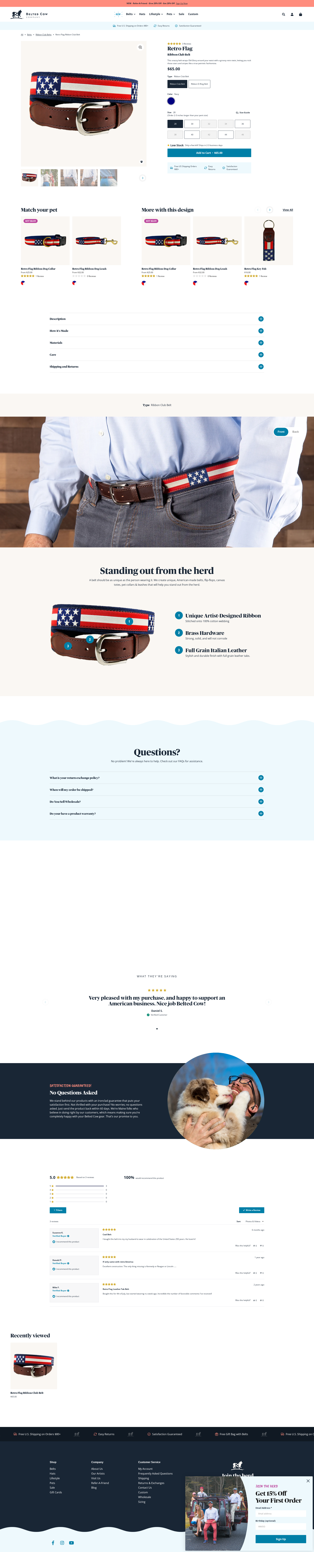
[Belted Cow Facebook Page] (53, 1545)
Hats (52, 1473)
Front (281, 431)
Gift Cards (56, 1492)
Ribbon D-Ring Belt (199, 84)
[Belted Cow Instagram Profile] (62, 1545)
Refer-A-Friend (100, 1483)
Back (295, 431)
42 (209, 134)
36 (243, 123)
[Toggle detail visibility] (261, 319)
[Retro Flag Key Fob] (268, 240)
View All (288, 210)
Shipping (143, 1478)
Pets (52, 1483)
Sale (52, 1487)
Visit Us (95, 1478)
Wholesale (144, 1497)
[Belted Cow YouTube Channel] (71, 1545)
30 (192, 123)
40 (192, 134)
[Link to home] (29, 14)
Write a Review (254, 1211)
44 (226, 134)
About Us (97, 1469)
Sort (239, 1221)
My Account (145, 1469)
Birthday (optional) (265, 1520)
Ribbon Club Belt (177, 84)
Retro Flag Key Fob (255, 268)
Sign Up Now (182, 3)
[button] (283, 14)
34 (226, 123)
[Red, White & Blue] (23, 283)
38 (175, 134)
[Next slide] (143, 178)
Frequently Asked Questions (155, 1473)
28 (175, 123)
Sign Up (281, 1539)
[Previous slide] (25, 178)
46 (243, 134)
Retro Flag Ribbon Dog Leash (89, 268)
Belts (29, 34)
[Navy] (171, 101)
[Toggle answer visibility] (261, 777)
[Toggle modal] (140, 47)
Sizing (141, 1502)
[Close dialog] (308, 1481)
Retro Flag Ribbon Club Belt (27, 1392)
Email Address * (264, 1508)
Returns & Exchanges (151, 1483)
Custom (143, 1492)
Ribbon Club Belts (44, 34)
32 (209, 123)
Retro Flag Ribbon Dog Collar (38, 268)
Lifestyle (55, 1478)
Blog (94, 1487)
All (22, 34)
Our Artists (98, 1473)
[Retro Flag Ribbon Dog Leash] (96, 240)
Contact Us (145, 1487)
